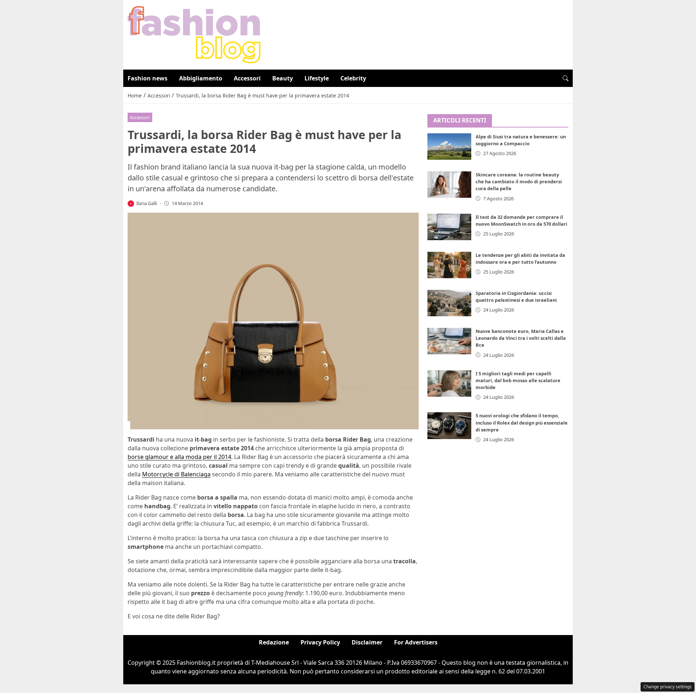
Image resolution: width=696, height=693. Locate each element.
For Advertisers (416, 642)
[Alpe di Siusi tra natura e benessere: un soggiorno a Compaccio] (449, 147)
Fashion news (147, 78)
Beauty (282, 78)
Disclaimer (367, 642)
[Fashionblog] (194, 34)
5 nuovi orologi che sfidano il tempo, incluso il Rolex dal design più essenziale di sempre (522, 423)
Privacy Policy (320, 642)
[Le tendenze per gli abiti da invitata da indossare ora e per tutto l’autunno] (449, 265)
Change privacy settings (667, 687)
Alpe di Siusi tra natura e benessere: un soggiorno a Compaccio (521, 140)
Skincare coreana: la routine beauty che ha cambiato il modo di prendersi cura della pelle (519, 182)
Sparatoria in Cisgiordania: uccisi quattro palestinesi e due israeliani (516, 296)
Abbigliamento (200, 78)
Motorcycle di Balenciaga (176, 474)
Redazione (274, 642)
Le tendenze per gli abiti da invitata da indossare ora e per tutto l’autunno (520, 258)
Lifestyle (316, 78)
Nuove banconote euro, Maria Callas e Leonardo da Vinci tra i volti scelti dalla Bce (521, 338)
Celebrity (353, 78)
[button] (565, 78)
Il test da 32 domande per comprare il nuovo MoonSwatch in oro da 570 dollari (521, 220)
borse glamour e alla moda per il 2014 (179, 457)
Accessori (247, 78)
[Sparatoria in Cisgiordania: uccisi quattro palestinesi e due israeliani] (449, 303)
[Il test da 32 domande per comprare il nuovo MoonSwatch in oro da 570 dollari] (449, 227)
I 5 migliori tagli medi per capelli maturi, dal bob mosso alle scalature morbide (518, 380)
